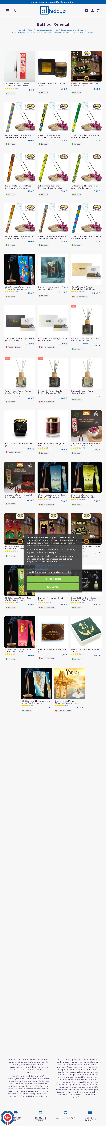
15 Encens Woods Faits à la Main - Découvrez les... (85, 547)
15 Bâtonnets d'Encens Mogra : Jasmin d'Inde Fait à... (85, 187)
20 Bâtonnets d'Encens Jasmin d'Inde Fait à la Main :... (19, 599)
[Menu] (7, 10)
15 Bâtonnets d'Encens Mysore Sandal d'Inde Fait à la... (19, 237)
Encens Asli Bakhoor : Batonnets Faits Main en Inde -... (19, 547)
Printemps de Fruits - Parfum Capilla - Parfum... (18, 392)
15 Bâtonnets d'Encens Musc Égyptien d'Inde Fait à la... (18, 187)
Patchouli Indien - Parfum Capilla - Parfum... (83, 392)
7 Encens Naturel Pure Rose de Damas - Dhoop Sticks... (85, 444)
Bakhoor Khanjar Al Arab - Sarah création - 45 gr (53, 288)
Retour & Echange (40, 1119)
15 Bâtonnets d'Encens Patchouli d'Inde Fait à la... (50, 187)
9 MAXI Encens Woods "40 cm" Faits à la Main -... (85, 85)
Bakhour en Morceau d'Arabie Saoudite (85, 650)
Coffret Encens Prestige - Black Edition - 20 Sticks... (19, 339)
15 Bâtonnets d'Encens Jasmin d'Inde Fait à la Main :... (85, 136)
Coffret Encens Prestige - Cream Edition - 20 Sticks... (83, 288)
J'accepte (53, 586)
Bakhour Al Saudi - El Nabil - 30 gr (52, 650)
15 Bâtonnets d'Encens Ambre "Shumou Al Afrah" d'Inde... (52, 237)
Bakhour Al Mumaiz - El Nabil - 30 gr (52, 599)
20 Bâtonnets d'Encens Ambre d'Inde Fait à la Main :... (36, 702)
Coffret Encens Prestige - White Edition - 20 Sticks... (52, 339)
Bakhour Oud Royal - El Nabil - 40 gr (52, 85)
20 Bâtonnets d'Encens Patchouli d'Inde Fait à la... (83, 496)
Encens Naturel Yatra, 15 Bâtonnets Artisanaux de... (67, 702)
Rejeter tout (53, 579)
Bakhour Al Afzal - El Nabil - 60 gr (19, 444)
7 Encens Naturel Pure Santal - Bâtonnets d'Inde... (19, 496)
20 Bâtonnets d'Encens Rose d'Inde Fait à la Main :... (18, 650)
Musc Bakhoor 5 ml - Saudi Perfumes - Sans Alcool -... (83, 599)
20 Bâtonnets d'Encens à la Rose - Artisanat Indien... (17, 288)
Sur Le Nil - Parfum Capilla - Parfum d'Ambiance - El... (50, 392)
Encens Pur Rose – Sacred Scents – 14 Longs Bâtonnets (18, 85)
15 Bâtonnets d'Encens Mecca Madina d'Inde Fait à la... (19, 136)
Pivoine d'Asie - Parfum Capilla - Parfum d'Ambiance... (85, 339)
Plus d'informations (36, 572)
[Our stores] (87, 10)
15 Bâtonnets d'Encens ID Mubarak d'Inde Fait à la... (50, 136)
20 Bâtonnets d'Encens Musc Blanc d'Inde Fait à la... (51, 496)
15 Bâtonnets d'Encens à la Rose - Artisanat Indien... (86, 237)
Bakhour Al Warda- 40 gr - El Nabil (51, 444)
